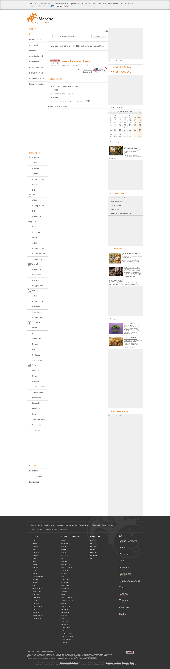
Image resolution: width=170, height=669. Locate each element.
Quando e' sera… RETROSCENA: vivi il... (131, 147)
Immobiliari (36, 403)
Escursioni (36, 603)
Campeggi (36, 232)
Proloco (35, 344)
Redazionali (34, 62)
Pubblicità (125, 663)
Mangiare (93, 540)
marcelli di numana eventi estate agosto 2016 (71, 101)
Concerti (35, 567)
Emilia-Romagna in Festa (129, 542)
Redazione (33, 471)
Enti (33, 349)
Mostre (34, 564)
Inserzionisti (34, 482)
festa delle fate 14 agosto (63, 94)
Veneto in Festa (129, 588)
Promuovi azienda (36, 78)
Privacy (132, 663)
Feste (34, 549)
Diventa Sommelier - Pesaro (76, 61)
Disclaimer (117, 663)
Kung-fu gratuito (115, 205)
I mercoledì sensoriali (117, 198)
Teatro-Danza (36, 582)
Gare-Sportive (37, 588)
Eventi (31, 34)
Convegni (35, 594)
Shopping (35, 376)
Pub (33, 190)
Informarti (93, 555)
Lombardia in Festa (129, 575)
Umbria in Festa (129, 595)
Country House (38, 179)
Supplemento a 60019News (69, 663)
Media (34, 328)
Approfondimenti (36, 56)
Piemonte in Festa (129, 555)
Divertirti (93, 549)
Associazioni (37, 339)
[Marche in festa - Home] (42, 19)
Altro (91, 558)
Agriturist (35, 174)
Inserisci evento (35, 40)
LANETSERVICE (130, 664)
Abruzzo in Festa (129, 568)
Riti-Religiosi (36, 597)
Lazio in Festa (129, 562)
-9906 (55, 97)
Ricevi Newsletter (36, 84)
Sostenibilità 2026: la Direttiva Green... (130, 324)
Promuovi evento (36, 73)
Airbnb (34, 163)
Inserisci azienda (36, 51)
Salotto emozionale (116, 202)
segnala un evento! (91, 657)
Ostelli (34, 237)
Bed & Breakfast (38, 254)
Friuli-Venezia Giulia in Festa (129, 581)
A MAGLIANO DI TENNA (116, 280)
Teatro (34, 543)
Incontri (34, 570)
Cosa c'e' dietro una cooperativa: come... (130, 338)
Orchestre (36, 370)
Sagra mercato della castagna (120, 213)
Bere (91, 543)
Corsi (34, 585)
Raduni (34, 609)
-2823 (55, 90)
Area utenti (33, 45)
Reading (35, 600)
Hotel (34, 227)
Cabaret (35, 555)
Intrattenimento (37, 576)
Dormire (93, 546)
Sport (34, 414)
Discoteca (35, 579)
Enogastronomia (37, 606)
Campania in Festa (129, 608)
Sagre (34, 540)
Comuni (35, 333)
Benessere (36, 307)
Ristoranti (35, 168)
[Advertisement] (125, 42)
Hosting (109, 664)
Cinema (35, 546)
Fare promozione (36, 67)
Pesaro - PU (88, 70)
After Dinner (36, 216)
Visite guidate (37, 360)
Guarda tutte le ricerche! (58, 107)
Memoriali (35, 612)
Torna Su (135, 519)
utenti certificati (38, 658)
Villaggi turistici (37, 259)
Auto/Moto (36, 381)
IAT (62, 558)
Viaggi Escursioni (38, 392)
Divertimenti (36, 280)
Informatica (36, 398)
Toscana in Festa (129, 601)
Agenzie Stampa (38, 387)
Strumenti (36, 430)
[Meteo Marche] (115, 415)
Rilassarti (93, 552)
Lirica (34, 561)
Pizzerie (35, 185)
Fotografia (36, 409)
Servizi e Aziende (38, 419)
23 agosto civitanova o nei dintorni (67, 86)
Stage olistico (114, 209)
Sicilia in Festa (129, 614)
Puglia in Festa (129, 548)
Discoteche (36, 275)
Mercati (34, 573)
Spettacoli (36, 355)
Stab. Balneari (37, 312)
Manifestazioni (37, 591)
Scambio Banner (36, 476)
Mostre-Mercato (37, 615)
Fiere (34, 558)
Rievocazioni (36, 618)
